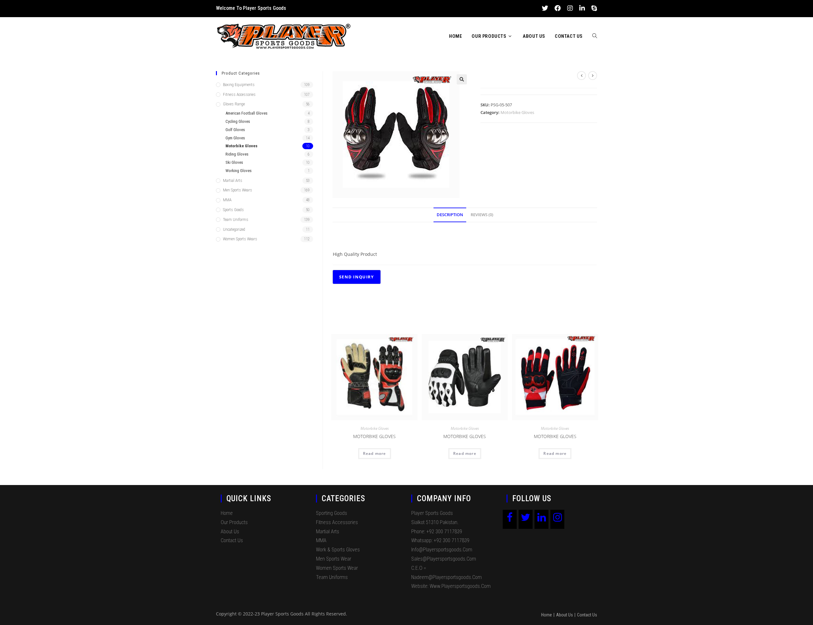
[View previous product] (581, 75)
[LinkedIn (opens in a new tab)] (582, 8)
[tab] (449, 215)
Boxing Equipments (239, 84)
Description (450, 214)
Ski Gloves (234, 162)
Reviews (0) (482, 214)
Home (227, 513)
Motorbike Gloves (517, 112)
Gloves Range (234, 104)
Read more (374, 453)
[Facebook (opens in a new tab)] (557, 8)
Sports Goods (233, 209)
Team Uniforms (235, 219)
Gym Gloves (235, 138)
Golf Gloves (235, 129)
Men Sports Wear (333, 559)
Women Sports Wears (240, 238)
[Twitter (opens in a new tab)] (545, 8)
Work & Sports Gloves (338, 550)
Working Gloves (238, 170)
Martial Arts (232, 180)
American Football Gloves (246, 113)
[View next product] (592, 75)
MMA (227, 199)
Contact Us (232, 540)
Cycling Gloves (237, 121)
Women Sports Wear (337, 568)
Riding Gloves (236, 154)
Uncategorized (234, 229)
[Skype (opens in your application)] (592, 8)
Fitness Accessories (239, 94)
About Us (230, 532)
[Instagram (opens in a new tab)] (570, 8)
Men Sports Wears (237, 190)
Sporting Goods (331, 513)
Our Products (234, 522)
